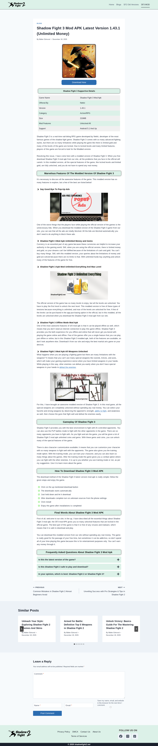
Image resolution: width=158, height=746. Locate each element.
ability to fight (100, 411)
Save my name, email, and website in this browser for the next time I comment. (110, 703)
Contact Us (85, 732)
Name (37, 705)
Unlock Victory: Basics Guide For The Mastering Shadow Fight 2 (119, 624)
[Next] (136, 629)
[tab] (74, 644)
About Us (97, 732)
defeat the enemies (67, 367)
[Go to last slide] (22, 629)
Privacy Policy (63, 732)
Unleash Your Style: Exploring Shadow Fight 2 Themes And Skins (36, 624)
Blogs (118, 4)
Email (69, 705)
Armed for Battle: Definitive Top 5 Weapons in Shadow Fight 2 (78, 624)
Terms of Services (79, 736)
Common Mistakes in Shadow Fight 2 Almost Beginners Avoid (52, 591)
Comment (39, 674)
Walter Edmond (44, 39)
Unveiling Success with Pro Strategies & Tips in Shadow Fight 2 (104, 591)
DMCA (75, 732)
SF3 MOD (145, 4)
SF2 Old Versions (131, 4)
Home (111, 4)
